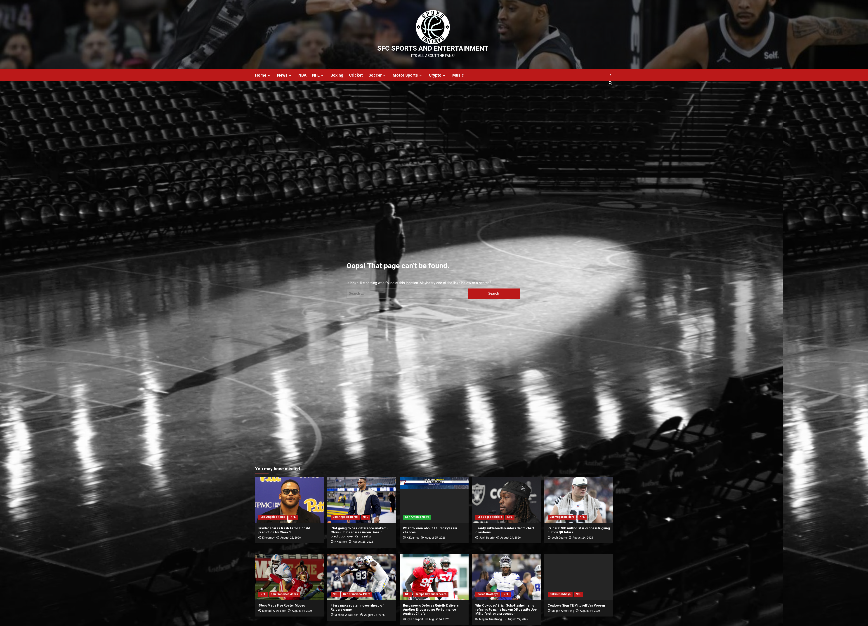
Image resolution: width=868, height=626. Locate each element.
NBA (302, 75)
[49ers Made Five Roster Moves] (289, 577)
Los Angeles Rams (272, 517)
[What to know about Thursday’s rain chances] (434, 500)
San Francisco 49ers (284, 594)
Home (260, 75)
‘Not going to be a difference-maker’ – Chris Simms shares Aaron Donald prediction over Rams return (360, 532)
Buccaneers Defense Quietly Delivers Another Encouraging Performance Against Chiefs (431, 609)
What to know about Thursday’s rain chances (430, 530)
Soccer (375, 75)
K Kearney (268, 538)
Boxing (336, 75)
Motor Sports (405, 75)
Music (458, 75)
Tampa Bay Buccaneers (430, 594)
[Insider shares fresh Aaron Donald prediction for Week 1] (289, 500)
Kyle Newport (415, 619)
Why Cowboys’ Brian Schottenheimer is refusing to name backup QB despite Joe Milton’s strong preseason (506, 609)
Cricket (356, 75)
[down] (268, 75)
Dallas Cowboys (487, 594)
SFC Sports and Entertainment (432, 49)
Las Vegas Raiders (489, 517)
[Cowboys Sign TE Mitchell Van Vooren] (578, 577)
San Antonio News (417, 517)
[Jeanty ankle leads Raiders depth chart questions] (506, 500)
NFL (316, 75)
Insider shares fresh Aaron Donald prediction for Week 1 (284, 530)
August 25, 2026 (290, 538)
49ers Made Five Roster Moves (281, 605)
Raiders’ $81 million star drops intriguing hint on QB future (579, 530)
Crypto (435, 75)
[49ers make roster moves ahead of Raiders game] (361, 577)
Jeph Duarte (487, 538)
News (282, 75)
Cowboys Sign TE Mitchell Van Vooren (576, 605)
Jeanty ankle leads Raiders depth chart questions (504, 530)
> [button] (610, 74)
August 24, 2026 (510, 538)
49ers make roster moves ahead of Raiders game (357, 607)
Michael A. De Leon (274, 611)
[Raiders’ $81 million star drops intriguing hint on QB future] (578, 500)
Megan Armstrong (490, 619)
